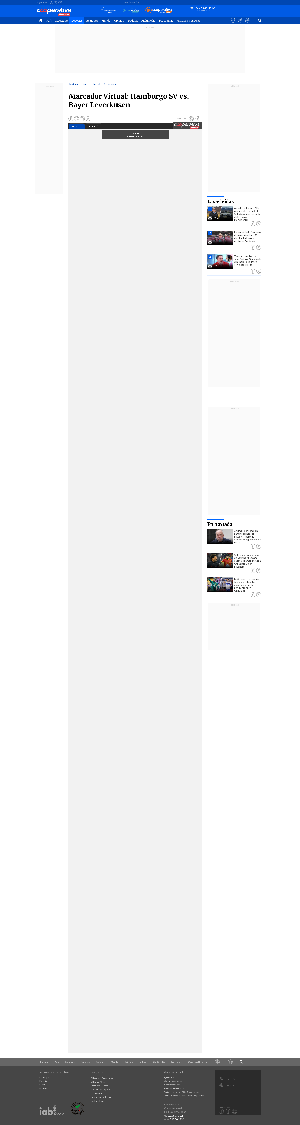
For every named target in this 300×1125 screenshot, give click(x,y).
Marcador (77, 126)
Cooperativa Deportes (101, 1089)
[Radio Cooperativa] (158, 10)
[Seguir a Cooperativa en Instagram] (60, 2)
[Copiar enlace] (197, 118)
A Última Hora (97, 1101)
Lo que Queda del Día (101, 1097)
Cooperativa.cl (171, 1104)
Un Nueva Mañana (99, 1085)
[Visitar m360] (240, 23)
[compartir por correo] (191, 118)
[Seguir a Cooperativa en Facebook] (51, 2)
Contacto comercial (173, 1081)
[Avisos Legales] (217, 1062)
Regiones (92, 20)
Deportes (76, 20)
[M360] (230, 1062)
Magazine (61, 20)
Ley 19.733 (44, 1084)
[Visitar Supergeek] (247, 23)
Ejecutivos (44, 1081)
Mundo (106, 20)
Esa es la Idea (97, 1093)
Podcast (133, 20)
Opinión (119, 20)
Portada (44, 1062)
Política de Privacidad (174, 1088)
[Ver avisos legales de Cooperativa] (233, 23)
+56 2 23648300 (174, 1119)
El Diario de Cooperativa (102, 1078)
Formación (93, 126)
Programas (166, 20)
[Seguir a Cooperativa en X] (55, 2)
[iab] (52, 1119)
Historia (43, 1088)
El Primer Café (98, 1082)
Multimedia (148, 20)
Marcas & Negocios (188, 20)
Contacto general (172, 1084)
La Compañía (45, 1077)
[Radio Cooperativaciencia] (131, 10)
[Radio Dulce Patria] (109, 10)
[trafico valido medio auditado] (78, 1114)
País (49, 20)
